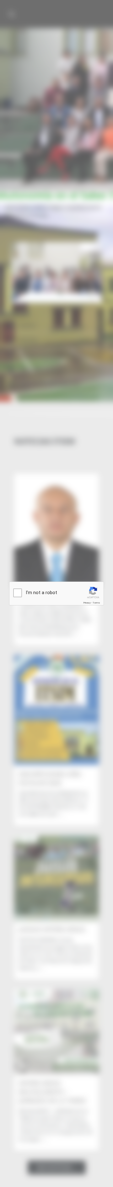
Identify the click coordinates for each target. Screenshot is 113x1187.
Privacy (87, 602)
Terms (96, 602)
